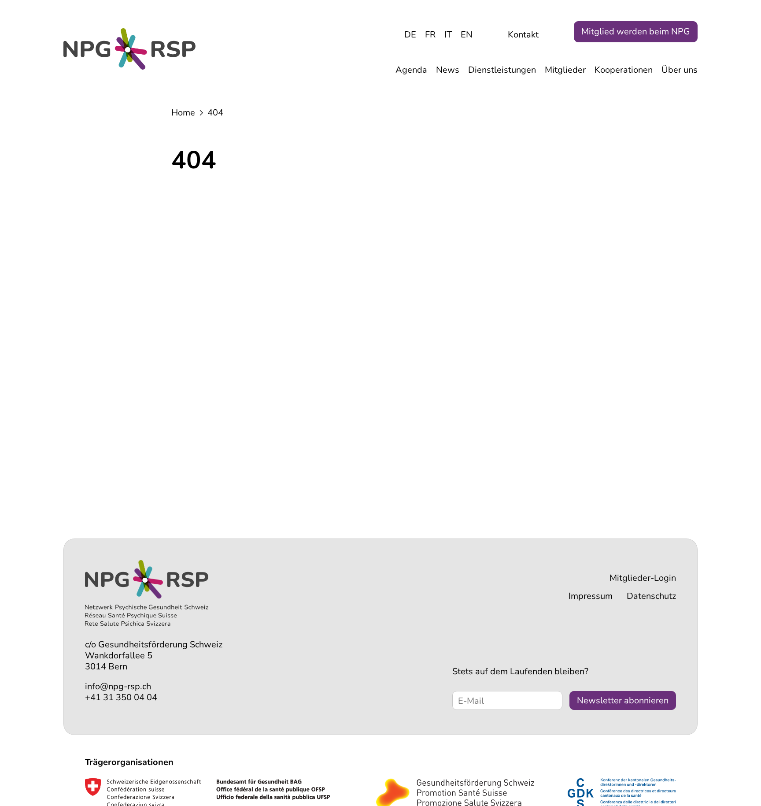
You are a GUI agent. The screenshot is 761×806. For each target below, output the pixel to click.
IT (448, 35)
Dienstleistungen (502, 70)
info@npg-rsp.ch (118, 686)
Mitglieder (565, 70)
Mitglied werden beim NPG (635, 31)
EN (467, 35)
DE (410, 35)
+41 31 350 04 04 (121, 697)
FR (430, 35)
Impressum (591, 596)
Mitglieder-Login (643, 578)
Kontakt (523, 35)
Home (183, 112)
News (447, 70)
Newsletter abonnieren (623, 700)
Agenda (411, 70)
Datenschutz (651, 596)
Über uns (679, 70)
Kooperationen (624, 70)
